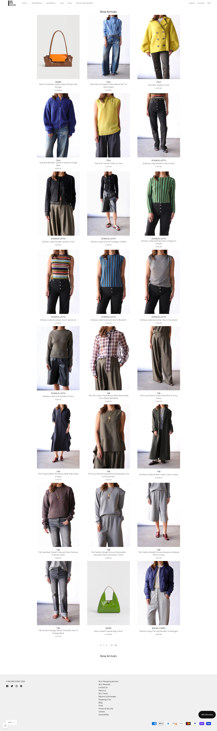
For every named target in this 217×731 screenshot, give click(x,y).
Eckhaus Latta (159, 160)
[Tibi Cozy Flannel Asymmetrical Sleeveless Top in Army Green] (108, 436)
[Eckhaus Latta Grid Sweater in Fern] (58, 358)
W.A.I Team (103, 693)
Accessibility (104, 714)
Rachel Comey (159, 628)
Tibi (108, 393)
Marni (58, 82)
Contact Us (103, 687)
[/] (12, 3)
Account (201, 3)
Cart (209, 3)
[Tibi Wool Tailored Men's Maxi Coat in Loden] (158, 436)
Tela (108, 82)
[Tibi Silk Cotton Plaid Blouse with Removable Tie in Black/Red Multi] (108, 358)
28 (112, 645)
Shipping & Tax (105, 699)
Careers (102, 711)
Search (192, 3)
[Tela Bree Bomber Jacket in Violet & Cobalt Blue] (58, 125)
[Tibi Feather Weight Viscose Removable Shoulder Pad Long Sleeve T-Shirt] (108, 515)
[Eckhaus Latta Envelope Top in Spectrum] (58, 282)
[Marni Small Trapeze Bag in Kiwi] (108, 593)
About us (102, 690)
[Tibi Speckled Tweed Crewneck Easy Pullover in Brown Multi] (58, 515)
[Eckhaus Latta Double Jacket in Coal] (58, 203)
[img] (7, 685)
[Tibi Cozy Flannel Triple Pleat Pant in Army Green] (158, 358)
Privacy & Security (106, 708)
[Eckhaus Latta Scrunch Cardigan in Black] (108, 203)
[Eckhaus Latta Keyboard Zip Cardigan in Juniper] (158, 203)
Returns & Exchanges (107, 696)
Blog (100, 702)
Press (101, 705)
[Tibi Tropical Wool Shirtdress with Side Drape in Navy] (58, 436)
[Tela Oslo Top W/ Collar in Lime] (108, 125)
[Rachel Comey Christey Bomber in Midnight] (158, 593)
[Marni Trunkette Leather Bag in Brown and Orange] (58, 47)
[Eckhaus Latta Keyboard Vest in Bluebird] (108, 282)
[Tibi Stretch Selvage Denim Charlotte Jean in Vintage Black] (58, 593)
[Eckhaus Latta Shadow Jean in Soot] (158, 125)
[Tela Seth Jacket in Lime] (158, 47)
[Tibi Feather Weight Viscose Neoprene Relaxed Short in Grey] (158, 515)
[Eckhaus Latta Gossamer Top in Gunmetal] (158, 282)
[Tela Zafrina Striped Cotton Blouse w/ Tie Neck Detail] (108, 47)
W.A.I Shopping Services (108, 681)
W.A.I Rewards (104, 684)
